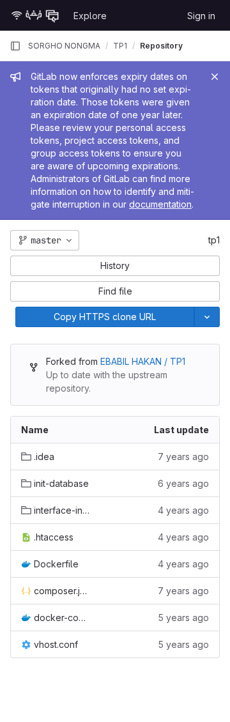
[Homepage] (35, 15)
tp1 (214, 239)
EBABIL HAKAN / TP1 (142, 361)
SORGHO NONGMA (64, 45)
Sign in (201, 15)
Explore (90, 15)
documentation (160, 204)
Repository (161, 45)
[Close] (214, 76)
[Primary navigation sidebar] (15, 46)
